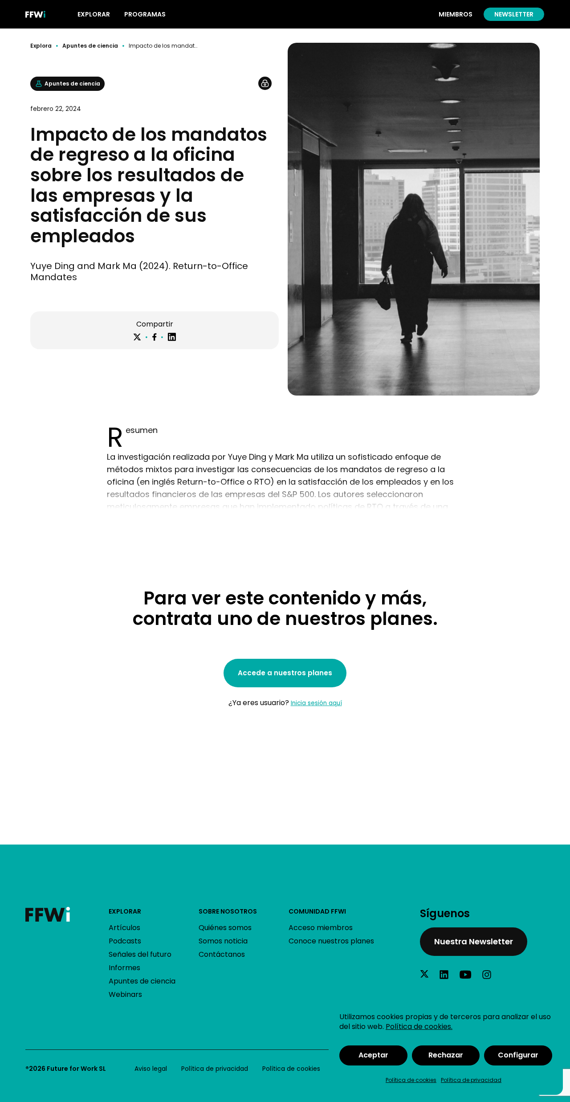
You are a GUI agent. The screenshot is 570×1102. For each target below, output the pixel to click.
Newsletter (513, 14)
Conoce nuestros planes (331, 941)
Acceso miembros (321, 927)
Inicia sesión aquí (316, 703)
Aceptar (373, 1055)
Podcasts (125, 941)
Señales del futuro (140, 954)
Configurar (518, 1055)
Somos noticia (223, 941)
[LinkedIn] (171, 337)
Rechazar (445, 1055)
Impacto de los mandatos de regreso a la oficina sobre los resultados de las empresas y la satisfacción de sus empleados (163, 46)
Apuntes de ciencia (90, 46)
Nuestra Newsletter (473, 941)
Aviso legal (150, 1068)
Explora (41, 46)
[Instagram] (486, 974)
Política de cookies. (419, 1026)
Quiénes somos (225, 927)
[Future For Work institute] (66, 914)
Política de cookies (411, 1080)
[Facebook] (154, 337)
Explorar (125, 911)
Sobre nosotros (228, 911)
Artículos (124, 927)
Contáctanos (222, 954)
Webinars (125, 994)
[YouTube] (465, 974)
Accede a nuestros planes (285, 673)
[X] (137, 337)
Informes (124, 968)
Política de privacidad (471, 1080)
